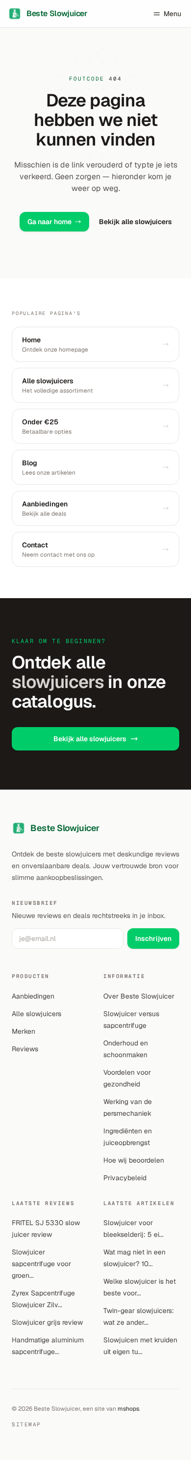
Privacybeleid (124, 1177)
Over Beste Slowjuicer (138, 996)
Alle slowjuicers (36, 1013)
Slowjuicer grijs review (47, 1322)
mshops (128, 1409)
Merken (23, 1031)
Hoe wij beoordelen (133, 1160)
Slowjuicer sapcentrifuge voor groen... (41, 1264)
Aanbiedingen (33, 996)
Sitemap (26, 1424)
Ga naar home (49, 221)
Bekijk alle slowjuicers (135, 221)
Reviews (25, 1048)
